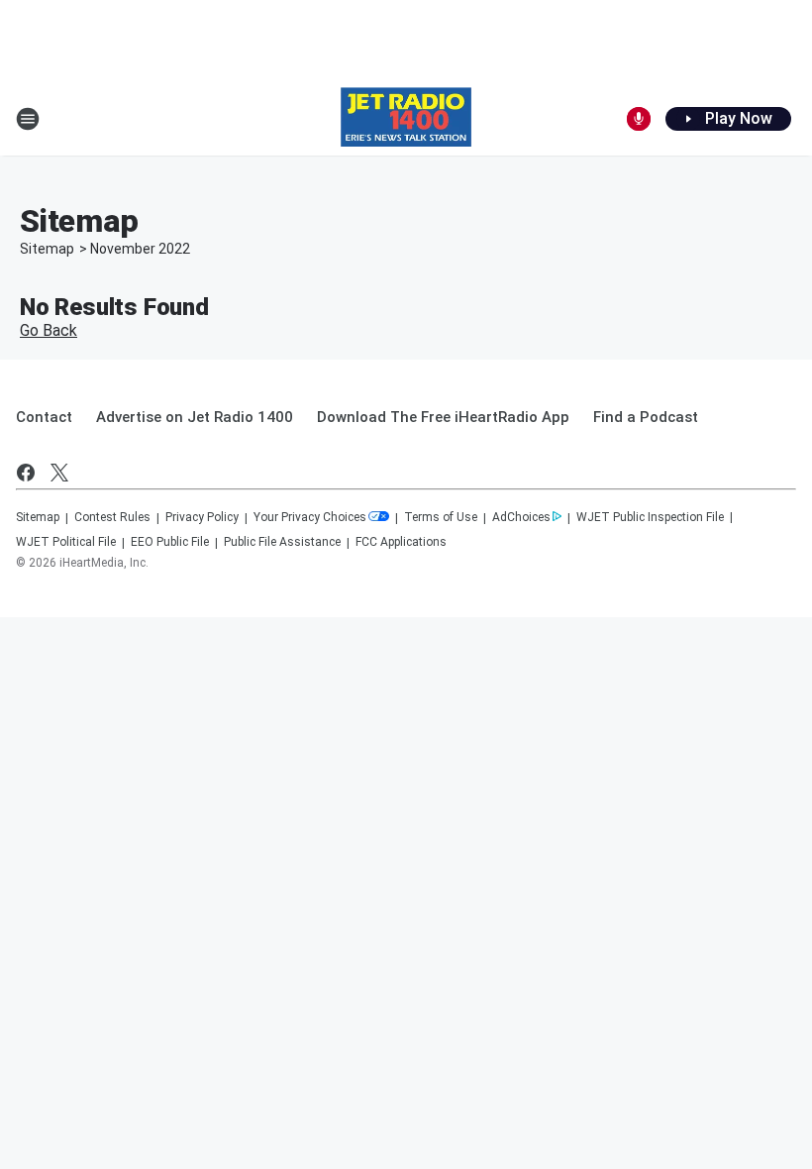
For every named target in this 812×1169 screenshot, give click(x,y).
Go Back (48, 330)
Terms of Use (440, 517)
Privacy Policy (202, 517)
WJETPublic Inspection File (650, 517)
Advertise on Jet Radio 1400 (194, 417)
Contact (44, 417)
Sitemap (47, 249)
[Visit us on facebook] (26, 472)
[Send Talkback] (639, 119)
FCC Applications (401, 542)
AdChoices (521, 517)
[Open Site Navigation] (28, 119)
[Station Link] (406, 119)
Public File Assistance (282, 542)
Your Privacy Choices (310, 517)
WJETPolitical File (66, 542)
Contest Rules (112, 517)
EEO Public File (170, 542)
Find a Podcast (645, 417)
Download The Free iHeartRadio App (443, 417)
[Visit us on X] (59, 472)
